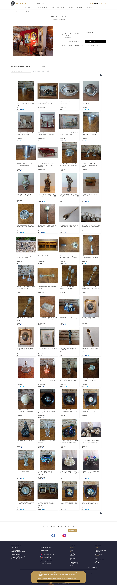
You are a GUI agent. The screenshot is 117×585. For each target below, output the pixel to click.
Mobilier (27, 7)
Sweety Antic (23, 11)
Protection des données (45, 563)
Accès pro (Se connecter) (16, 550)
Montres (72, 559)
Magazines (89, 7)
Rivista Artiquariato (46, 557)
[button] (36, 71)
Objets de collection (74, 562)
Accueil (12, 11)
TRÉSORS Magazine (46, 556)
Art (34, 7)
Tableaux (72, 555)
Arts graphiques (73, 553)
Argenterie (97, 561)
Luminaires (97, 551)
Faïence (97, 558)
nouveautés (89, 3)
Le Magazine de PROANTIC (48, 554)
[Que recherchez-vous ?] (75, 3)
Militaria (72, 565)
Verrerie (97, 562)
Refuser (59, 581)
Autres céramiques (99, 559)
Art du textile (98, 563)
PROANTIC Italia (44, 550)
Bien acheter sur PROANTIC (17, 557)
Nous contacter (43, 549)
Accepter (44, 581)
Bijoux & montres (42, 7)
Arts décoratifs (98, 554)
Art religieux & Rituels (75, 563)
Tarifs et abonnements (16, 549)
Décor (52, 7)
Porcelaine (97, 557)
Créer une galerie (15, 547)
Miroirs (96, 553)
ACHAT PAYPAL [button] (45, 71)
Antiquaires (80, 7)
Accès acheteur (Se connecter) (18, 556)
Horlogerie (97, 549)
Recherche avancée (92, 567)
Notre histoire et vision (45, 547)
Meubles (72, 549)
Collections (70, 7)
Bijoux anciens (73, 558)
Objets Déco (60, 7)
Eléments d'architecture (100, 550)
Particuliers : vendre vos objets (18, 551)
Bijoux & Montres (74, 557)
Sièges (71, 550)
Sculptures (72, 554)
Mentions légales (44, 561)
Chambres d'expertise (16, 558)
